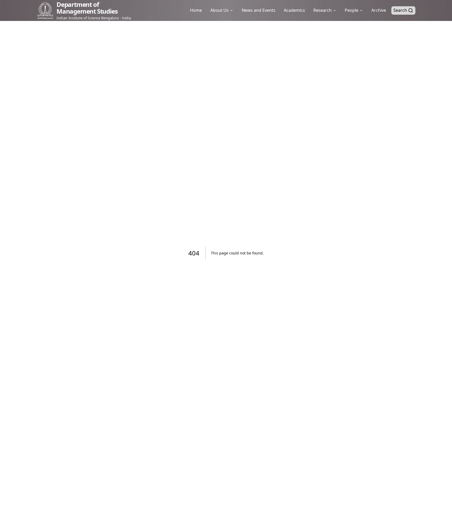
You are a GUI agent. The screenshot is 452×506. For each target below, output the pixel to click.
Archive (378, 10)
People (351, 10)
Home (196, 10)
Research (322, 10)
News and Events (258, 10)
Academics (294, 10)
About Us (219, 10)
